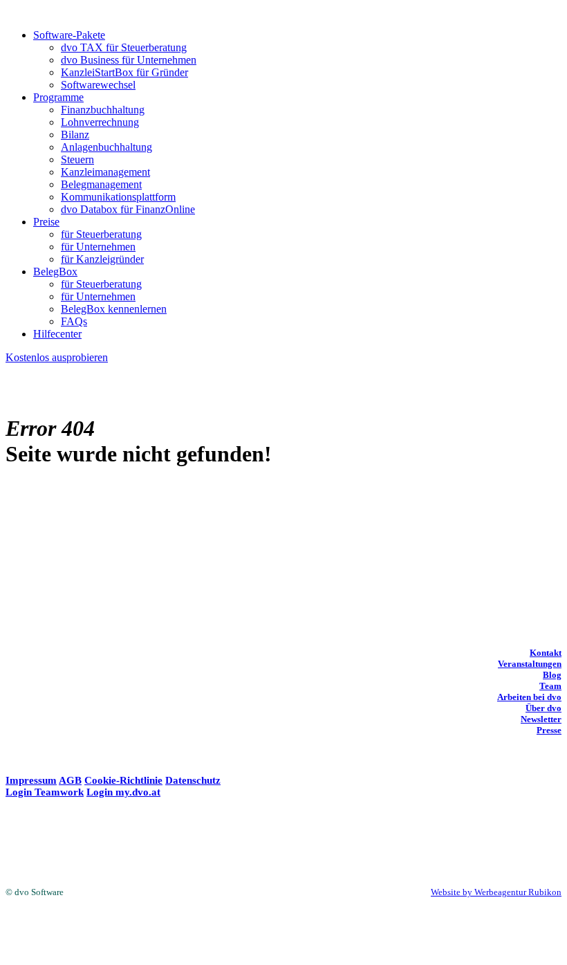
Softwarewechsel (98, 85)
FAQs (74, 321)
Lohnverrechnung (100, 122)
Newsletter (541, 719)
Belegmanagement (101, 184)
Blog (552, 675)
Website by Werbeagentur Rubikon (496, 892)
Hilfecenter (57, 334)
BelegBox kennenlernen (114, 309)
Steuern (77, 159)
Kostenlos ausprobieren (57, 357)
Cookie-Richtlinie (123, 780)
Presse (549, 730)
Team (550, 686)
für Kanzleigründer (102, 259)
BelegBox (55, 271)
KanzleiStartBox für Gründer (124, 72)
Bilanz (75, 134)
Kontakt (545, 652)
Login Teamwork (45, 792)
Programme (58, 97)
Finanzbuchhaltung (103, 110)
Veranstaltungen (529, 664)
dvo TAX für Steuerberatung (124, 47)
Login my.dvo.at (123, 792)
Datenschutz (193, 780)
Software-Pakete (69, 35)
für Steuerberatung (101, 234)
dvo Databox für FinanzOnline (128, 209)
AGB (70, 780)
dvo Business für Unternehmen (128, 60)
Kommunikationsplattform (118, 197)
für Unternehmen (98, 246)
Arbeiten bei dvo (529, 697)
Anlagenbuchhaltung (106, 147)
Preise (46, 222)
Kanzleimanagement (105, 172)
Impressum (31, 780)
